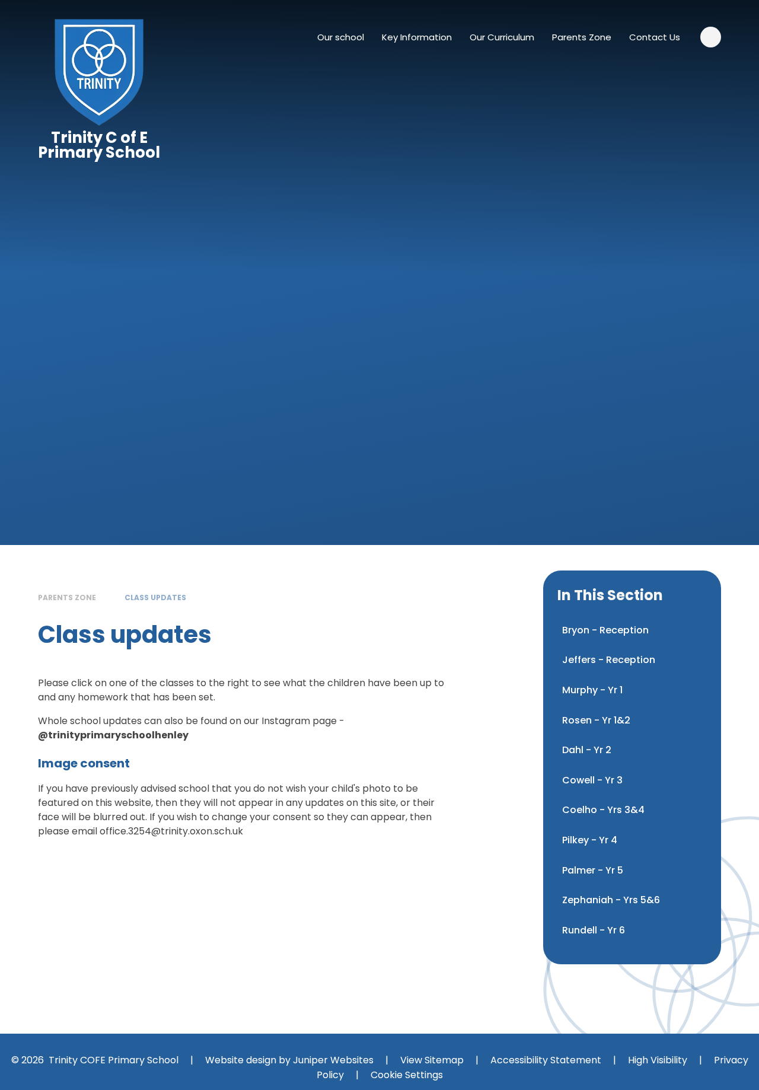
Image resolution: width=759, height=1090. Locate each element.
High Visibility (657, 1060)
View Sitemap (432, 1060)
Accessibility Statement (545, 1060)
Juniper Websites (333, 1060)
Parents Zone (67, 597)
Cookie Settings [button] (407, 1075)
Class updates (155, 597)
